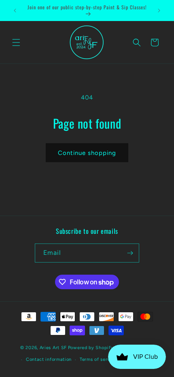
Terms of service (98, 359)
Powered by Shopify (91, 347)
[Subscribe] (130, 253)
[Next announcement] (159, 10)
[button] (16, 42)
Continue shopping (87, 153)
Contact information (49, 359)
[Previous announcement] (15, 10)
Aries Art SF (53, 347)
